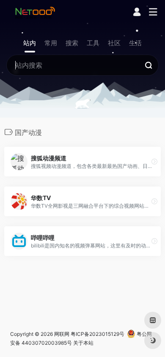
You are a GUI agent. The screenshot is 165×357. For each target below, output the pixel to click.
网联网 (61, 334)
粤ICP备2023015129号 (97, 334)
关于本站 (83, 343)
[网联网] (35, 12)
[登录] (136, 13)
